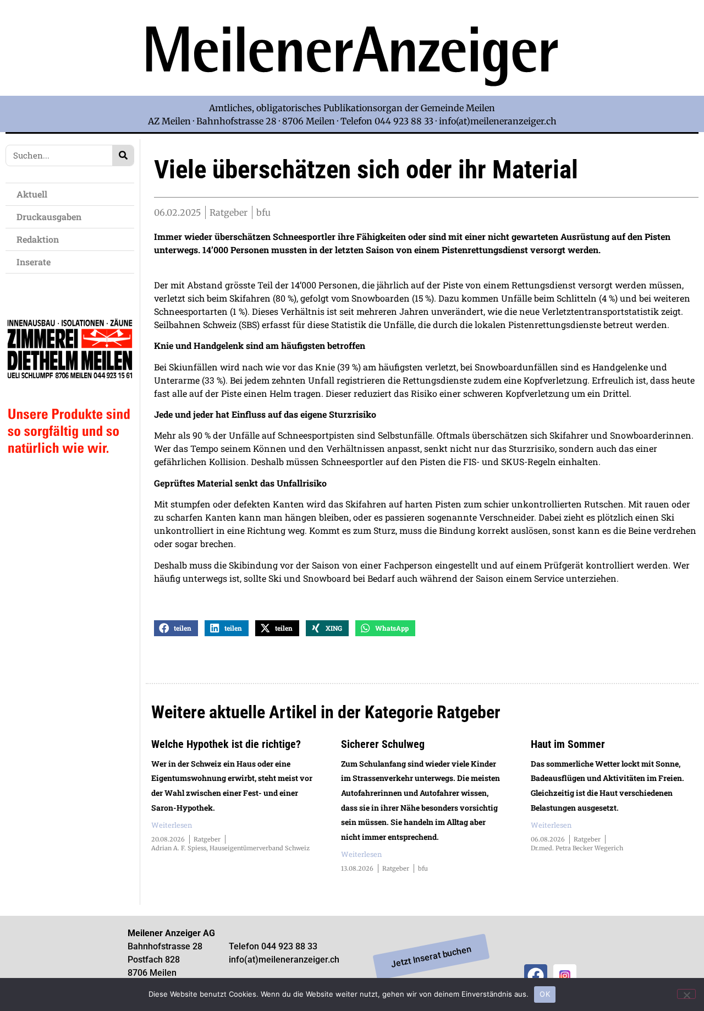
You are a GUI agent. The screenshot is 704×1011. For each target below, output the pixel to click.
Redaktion (37, 239)
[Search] (123, 155)
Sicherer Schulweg (383, 744)
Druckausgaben (48, 216)
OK (545, 994)
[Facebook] (535, 975)
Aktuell (31, 194)
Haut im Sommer (568, 744)
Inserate (33, 261)
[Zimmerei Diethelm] (70, 475)
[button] (176, 628)
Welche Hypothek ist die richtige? (226, 744)
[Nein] (686, 994)
